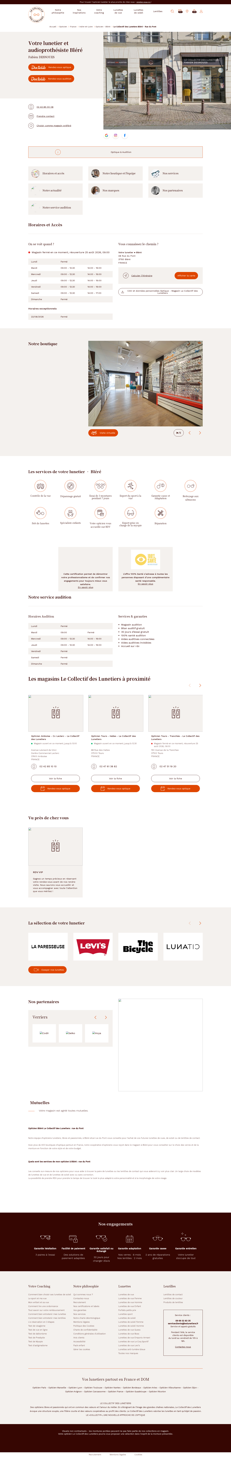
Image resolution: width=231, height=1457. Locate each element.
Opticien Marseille (57, 1387)
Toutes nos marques (128, 1353)
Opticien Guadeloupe (136, 1391)
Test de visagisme (36, 1326)
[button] (194, 11)
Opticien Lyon (75, 1387)
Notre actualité (52, 190)
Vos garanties (79, 1310)
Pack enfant (79, 1345)
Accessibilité (79, 1341)
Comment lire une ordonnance (43, 1306)
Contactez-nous (81, 1298)
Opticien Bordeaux (132, 1387)
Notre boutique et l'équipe (119, 173)
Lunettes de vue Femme (130, 1298)
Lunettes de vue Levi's (129, 1345)
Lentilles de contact (173, 1294)
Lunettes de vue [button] (118, 11)
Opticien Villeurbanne (170, 1387)
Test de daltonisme (37, 1334)
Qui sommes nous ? (83, 1294)
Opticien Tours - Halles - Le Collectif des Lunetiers (113, 737)
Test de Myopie (35, 1341)
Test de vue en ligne (37, 1330)
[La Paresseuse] (48, 947)
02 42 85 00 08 (45, 107)
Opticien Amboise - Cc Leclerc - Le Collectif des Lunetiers (55, 737)
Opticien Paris (39, 1387)
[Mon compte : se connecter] (201, 11)
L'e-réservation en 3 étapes (41, 1322)
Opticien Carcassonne (95, 1391)
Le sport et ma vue (37, 1298)
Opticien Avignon (73, 1391)
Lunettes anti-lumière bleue (131, 1349)
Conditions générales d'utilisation (89, 1334)
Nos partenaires (173, 190)
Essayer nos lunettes (52, 970)
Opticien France (115, 1391)
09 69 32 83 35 (183, 1321)
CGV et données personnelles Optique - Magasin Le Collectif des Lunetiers (162, 292)
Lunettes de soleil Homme (131, 1326)
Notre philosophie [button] (58, 11)
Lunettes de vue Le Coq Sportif (133, 1341)
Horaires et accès (53, 173)
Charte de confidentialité (85, 1330)
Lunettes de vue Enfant (129, 1306)
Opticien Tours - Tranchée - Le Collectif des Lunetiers (175, 737)
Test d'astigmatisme (37, 1345)
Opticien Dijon (190, 1387)
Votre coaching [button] (99, 11)
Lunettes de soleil (127, 1318)
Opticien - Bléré (103, 27)
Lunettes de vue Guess (129, 1330)
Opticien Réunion (157, 1391)
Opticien (63, 27)
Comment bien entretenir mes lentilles (47, 1318)
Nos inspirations (79, 11)
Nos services (171, 173)
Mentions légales (81, 1322)
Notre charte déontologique (86, 1318)
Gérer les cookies (81, 1349)
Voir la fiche (55, 778)
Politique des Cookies (83, 1326)
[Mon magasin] (187, 11)
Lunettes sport (125, 1314)
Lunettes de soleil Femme (130, 1322)
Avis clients (78, 1337)
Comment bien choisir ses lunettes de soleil (49, 1294)
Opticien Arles (150, 1387)
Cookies (138, 1454)
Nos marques (111, 190)
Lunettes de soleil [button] (138, 11)
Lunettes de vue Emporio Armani (134, 1337)
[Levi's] (93, 947)
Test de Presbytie (36, 1337)
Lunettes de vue (126, 1294)
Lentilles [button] (157, 11)
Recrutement (79, 1302)
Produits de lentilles (173, 1302)
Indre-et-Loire (86, 27)
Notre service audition (57, 207)
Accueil (53, 27)
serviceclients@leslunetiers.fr (183, 1323)
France (73, 27)
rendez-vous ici (143, 2)
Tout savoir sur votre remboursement (46, 1310)
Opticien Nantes (113, 1387)
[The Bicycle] (138, 947)
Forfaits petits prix (127, 1310)
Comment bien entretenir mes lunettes (47, 1314)
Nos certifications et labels (86, 1306)
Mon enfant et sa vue (38, 1302)
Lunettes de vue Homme (130, 1302)
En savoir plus (85, 587)
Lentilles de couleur (173, 1298)
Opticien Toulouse (93, 1387)
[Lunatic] (183, 947)
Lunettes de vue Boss (128, 1334)
